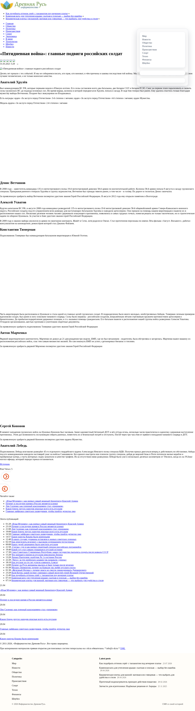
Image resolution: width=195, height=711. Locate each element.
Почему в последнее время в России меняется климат (32, 503)
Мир (14, 663)
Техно (15, 690)
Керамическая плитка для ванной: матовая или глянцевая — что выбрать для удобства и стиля (52, 18)
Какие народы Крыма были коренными (30, 536)
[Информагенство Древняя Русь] (23, 9)
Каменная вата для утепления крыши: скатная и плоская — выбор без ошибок (44, 16)
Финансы (16, 694)
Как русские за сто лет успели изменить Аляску (34, 562)
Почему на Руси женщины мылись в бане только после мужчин (42, 565)
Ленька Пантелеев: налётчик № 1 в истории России (36, 557)
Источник (5, 464)
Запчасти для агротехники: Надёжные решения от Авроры (127, 686)
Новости (16, 668)
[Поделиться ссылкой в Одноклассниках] (14, 60)
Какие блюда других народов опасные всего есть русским (34, 509)
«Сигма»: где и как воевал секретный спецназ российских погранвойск (46, 547)
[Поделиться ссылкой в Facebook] (4, 60)
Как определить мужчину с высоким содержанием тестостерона (42, 542)
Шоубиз (16, 699)
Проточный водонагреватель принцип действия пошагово (127, 682)
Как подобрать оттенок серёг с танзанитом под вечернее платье (37, 13)
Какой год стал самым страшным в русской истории (36, 549)
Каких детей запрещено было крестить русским (34, 544)
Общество (17, 672)
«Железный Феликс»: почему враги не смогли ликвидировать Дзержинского (48, 570)
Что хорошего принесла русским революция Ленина (37, 554)
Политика (17, 676)
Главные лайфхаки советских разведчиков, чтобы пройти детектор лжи (41, 511)
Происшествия (19, 681)
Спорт (15, 685)
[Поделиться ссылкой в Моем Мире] (10, 60)
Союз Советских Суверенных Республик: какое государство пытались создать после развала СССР (59, 552)
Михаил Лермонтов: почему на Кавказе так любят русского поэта (43, 567)
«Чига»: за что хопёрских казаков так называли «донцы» (39, 560)
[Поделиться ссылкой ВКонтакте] (1, 60)
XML (122, 648)
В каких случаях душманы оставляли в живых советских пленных (43, 539)
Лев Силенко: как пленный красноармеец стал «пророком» (34, 506)
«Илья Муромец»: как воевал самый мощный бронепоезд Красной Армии (42, 501)
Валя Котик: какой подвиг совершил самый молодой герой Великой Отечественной (52, 572)
